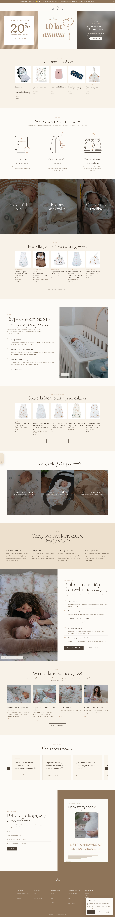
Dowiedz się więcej (92, 647)
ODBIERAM (12, 848)
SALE (25, 8)
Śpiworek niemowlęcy (72, 905)
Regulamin (36, 895)
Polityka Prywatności (38, 898)
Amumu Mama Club (76, 3)
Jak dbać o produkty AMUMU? (23, 893)
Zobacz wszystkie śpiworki (57, 440)
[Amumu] (57, 8)
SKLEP (5, 8)
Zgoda (91, 911)
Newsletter (19, 898)
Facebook (87, 893)
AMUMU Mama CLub (21, 900)
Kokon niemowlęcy (71, 900)
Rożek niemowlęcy (71, 903)
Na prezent (19, 8)
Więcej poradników (57, 725)
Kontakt (35, 900)
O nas (35, 893)
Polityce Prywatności (95, 908)
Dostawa (52, 895)
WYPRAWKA (11, 8)
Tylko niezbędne (108, 912)
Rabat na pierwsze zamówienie (42, 3)
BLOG (29, 8)
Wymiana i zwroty (54, 898)
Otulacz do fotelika (71, 898)
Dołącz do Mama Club (74, 647)
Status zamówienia (55, 905)
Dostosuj (99, 911)
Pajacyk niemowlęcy (72, 895)
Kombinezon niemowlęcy (73, 893)
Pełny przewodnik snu (16, 369)
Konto (102, 8)
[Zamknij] (113, 1)
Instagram (87, 897)
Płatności (53, 893)
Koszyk (108, 8)
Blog (18, 895)
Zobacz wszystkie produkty (57, 289)
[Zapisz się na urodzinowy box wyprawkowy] (96, 30)
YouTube (86, 895)
